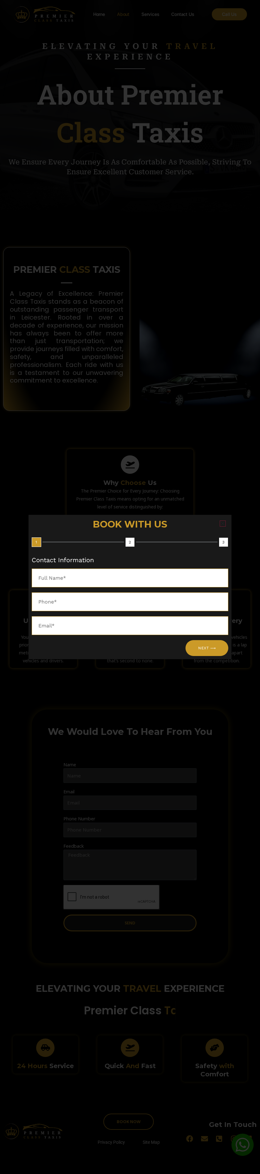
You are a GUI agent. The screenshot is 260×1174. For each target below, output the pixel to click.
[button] (222, 523)
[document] (130, 587)
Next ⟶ (207, 648)
